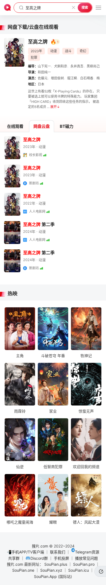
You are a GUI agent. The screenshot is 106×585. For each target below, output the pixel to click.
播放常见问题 (86, 558)
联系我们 (57, 552)
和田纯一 (44, 72)
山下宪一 (44, 66)
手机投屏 (61, 558)
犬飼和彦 (60, 66)
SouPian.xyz (51, 570)
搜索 (85, 7)
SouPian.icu (78, 570)
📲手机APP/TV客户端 (25, 552)
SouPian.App (45, 576)
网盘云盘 (41, 126)
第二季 (39, 224)
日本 (41, 84)
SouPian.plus (55, 564)
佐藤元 (43, 78)
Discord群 (39, 558)
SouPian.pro (84, 564)
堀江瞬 (72, 78)
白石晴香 (86, 78)
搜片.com (40, 546)
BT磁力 (66, 126)
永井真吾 (76, 66)
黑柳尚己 (93, 66)
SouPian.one (23, 570)
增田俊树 (57, 78)
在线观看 (15, 126)
